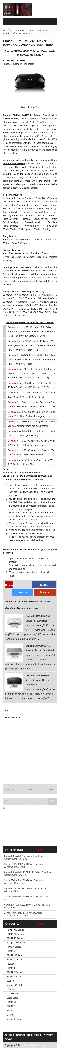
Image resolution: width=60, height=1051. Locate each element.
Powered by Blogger (45, 1048)
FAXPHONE (12, 993)
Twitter (23, 592)
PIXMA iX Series (14, 972)
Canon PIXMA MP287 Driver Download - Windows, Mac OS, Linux (24, 914)
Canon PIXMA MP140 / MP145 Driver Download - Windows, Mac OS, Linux (28, 873)
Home (5, 30)
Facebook (44, 584)
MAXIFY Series (14, 946)
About (8, 1035)
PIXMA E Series (14, 976)
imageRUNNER (14, 985)
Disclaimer (34, 1035)
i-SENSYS (11, 963)
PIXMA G (11, 950)
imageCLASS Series (16, 942)
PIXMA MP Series (15, 955)
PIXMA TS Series (15, 938)
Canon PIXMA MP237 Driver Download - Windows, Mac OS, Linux (24, 857)
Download (13, 327)
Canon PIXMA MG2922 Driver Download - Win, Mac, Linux (27, 906)
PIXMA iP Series (14, 959)
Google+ (44, 592)
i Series (10, 989)
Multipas (11, 1010)
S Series (10, 1014)
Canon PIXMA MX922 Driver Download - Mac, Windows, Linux (26, 890)
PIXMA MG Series (17, 30)
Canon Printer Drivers (34, 1045)
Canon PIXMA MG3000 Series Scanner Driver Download (37, 680)
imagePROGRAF (15, 1019)
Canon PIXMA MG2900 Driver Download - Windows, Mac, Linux (24, 882)
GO (52, 801)
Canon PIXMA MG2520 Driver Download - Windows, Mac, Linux (24, 865)
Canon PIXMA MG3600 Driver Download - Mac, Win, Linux (27, 898)
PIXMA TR (11, 968)
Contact (20, 1035)
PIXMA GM (12, 1002)
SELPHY (10, 980)
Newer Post (10, 789)
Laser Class (12, 997)
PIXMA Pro (12, 1006)
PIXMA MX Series (15, 934)
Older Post (51, 789)
